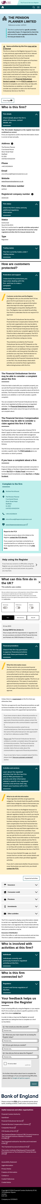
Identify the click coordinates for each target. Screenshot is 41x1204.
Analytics (31, 604)
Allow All (33, 617)
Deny (8, 617)
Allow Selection (20, 617)
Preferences (18, 604)
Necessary (5, 604)
